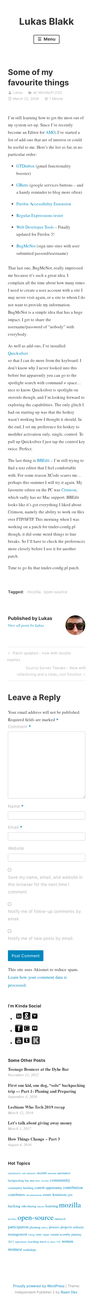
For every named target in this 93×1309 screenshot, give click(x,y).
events (47, 1194)
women (67, 1241)
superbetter (21, 1241)
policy (44, 1227)
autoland (51, 1173)
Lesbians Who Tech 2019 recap (36, 1107)
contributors (16, 1194)
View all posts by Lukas (26, 625)
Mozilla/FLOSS (50, 92)
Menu (49, 39)
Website (16, 848)
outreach (60, 1218)
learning (51, 1205)
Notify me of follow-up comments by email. (44, 915)
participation (18, 1227)
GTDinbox (25, 166)
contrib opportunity (48, 1187)
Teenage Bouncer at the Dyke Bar (38, 1069)
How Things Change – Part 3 (34, 1139)
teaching (33, 1241)
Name (16, 806)
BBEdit (43, 460)
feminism (59, 1194)
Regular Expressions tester (39, 215)
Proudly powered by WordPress (38, 1286)
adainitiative (14, 1173)
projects (66, 1226)
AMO (50, 132)
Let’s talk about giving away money (40, 1123)
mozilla (34, 591)
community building (20, 1188)
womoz (15, 1249)
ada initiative (29, 1173)
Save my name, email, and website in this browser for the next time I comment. (45, 885)
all (34, 92)
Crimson (69, 490)
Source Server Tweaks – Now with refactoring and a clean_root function (51, 671)
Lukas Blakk (46, 21)
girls (70, 1195)
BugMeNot (26, 246)
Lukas (18, 92)
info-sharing (28, 1206)
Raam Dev (69, 1292)
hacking (14, 1205)
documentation (34, 1195)
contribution (73, 1187)
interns (40, 1206)
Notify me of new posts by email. (41, 938)
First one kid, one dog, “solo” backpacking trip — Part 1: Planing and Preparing (46, 1088)
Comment (19, 727)
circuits (45, 1180)
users (53, 1241)
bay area (29, 1180)
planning (35, 1227)
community (60, 1180)
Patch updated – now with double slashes (39, 656)
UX (59, 1241)
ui (48, 1241)
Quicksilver (18, 353)
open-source (55, 591)
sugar (46, 1234)
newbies (12, 1219)
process (54, 1227)
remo (39, 1234)
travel (43, 1241)
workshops (29, 1249)
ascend (41, 1172)
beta (37, 1180)
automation (63, 1173)
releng (31, 1234)
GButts (23, 185)
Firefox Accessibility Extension (43, 204)
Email (15, 828)
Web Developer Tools (35, 227)
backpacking (16, 1180)
